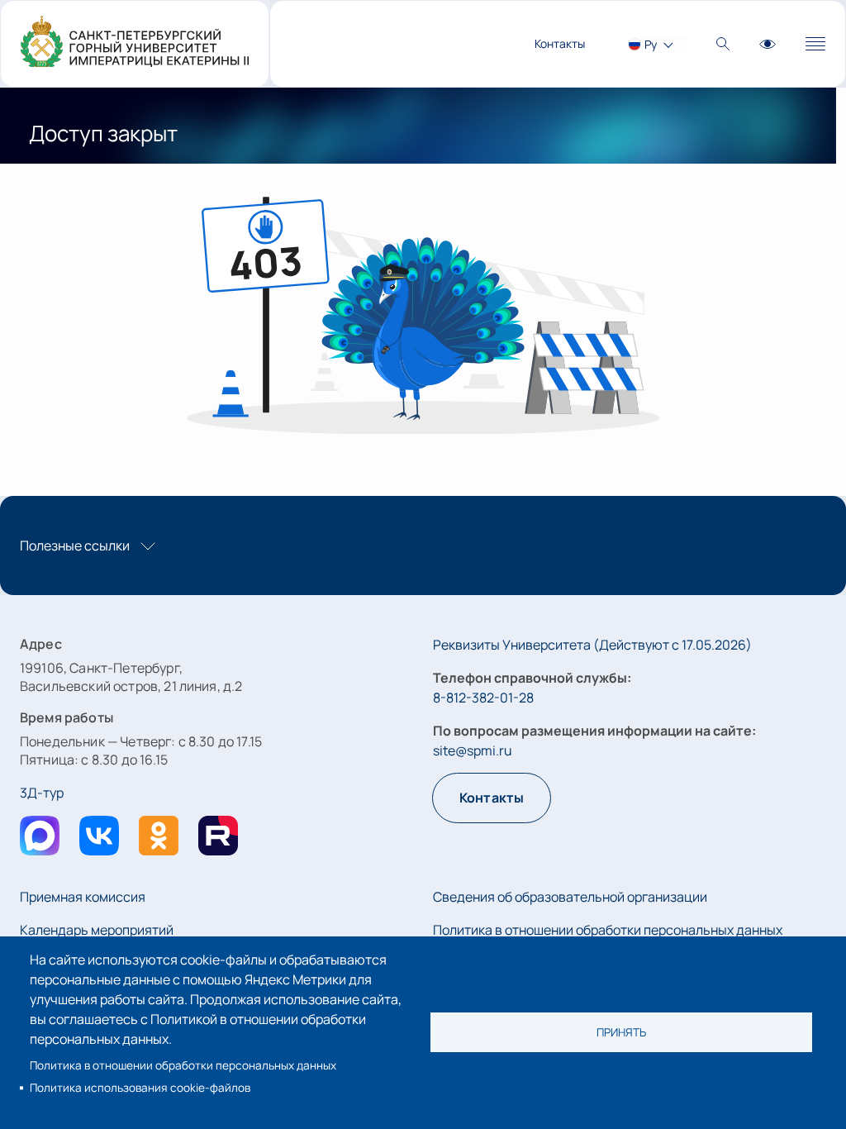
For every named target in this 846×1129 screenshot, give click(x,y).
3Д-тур (42, 793)
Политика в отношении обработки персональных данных (183, 1065)
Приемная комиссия (82, 897)
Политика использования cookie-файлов (140, 1087)
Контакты (560, 43)
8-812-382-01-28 (483, 697)
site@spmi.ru (472, 750)
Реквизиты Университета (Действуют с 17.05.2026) (592, 645)
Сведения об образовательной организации (570, 897)
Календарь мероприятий (96, 930)
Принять (621, 1032)
